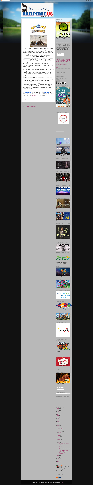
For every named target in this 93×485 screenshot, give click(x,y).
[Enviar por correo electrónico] (40, 95)
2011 (58, 458)
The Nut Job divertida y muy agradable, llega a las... (63, 451)
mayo (59, 436)
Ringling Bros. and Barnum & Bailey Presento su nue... (64, 448)
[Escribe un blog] (41, 95)
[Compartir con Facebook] (43, 95)
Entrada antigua (50, 104)
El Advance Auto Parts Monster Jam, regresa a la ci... (64, 444)
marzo (59, 439)
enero (59, 442)
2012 (58, 457)
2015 (58, 424)
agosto (59, 432)
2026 (58, 408)
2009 (58, 461)
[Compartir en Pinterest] (44, 95)
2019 (58, 418)
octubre (59, 429)
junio (59, 435)
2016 (58, 422)
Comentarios (59, 389)
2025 (58, 410)
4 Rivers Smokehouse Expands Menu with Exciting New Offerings (62, 69)
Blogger (61, 482)
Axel (63, 465)
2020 (58, 417)
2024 (58, 411)
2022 (58, 414)
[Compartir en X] (42, 95)
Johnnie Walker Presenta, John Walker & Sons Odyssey (63, 446)
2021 (58, 415)
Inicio (39, 104)
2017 (58, 421)
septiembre (60, 431)
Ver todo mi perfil (59, 472)
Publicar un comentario (28, 99)
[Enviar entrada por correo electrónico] (38, 95)
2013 (58, 455)
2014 (58, 425)
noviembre (60, 428)
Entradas (59, 53)
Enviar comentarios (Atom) (31, 106)
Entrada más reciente (27, 104)
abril (59, 438)
